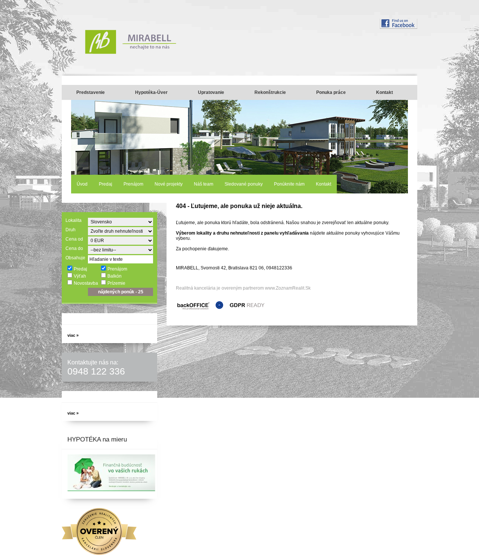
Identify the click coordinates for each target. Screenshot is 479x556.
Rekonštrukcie (270, 92)
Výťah (80, 276)
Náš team (203, 184)
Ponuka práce (331, 92)
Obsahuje (75, 257)
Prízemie (116, 283)
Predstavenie (90, 92)
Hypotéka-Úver (151, 92)
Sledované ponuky (244, 184)
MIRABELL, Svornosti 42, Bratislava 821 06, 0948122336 (234, 268)
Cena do (74, 248)
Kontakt (384, 92)
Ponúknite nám (289, 184)
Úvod (82, 184)
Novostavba (86, 283)
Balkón (114, 276)
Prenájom (133, 184)
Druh (70, 229)
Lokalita (73, 220)
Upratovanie (211, 92)
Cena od (74, 239)
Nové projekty (169, 184)
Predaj (105, 184)
